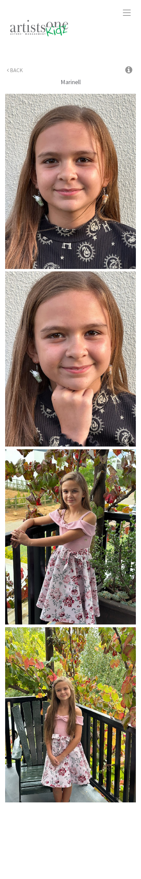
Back (16, 70)
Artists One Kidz (46, 28)
